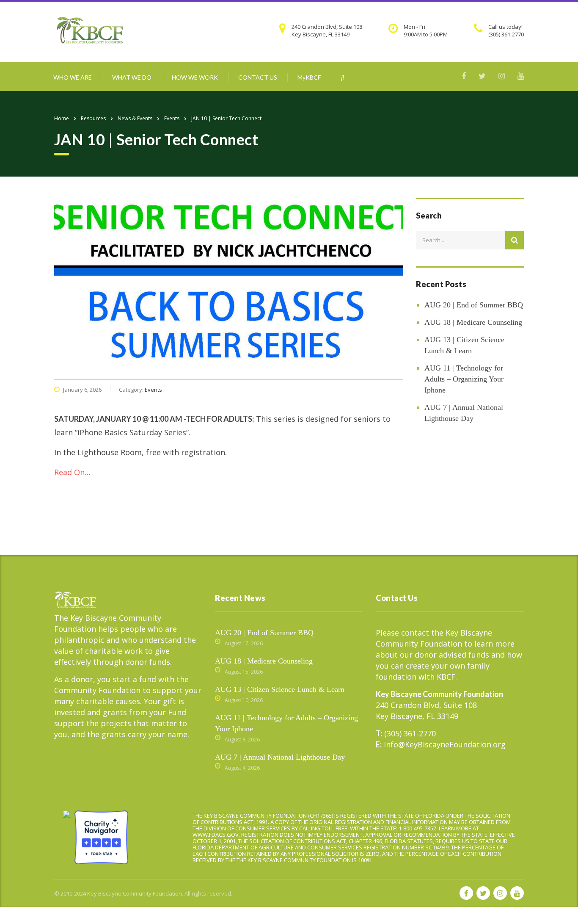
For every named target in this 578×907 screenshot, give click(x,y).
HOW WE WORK (195, 77)
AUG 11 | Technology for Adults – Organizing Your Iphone (464, 379)
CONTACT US (257, 77)
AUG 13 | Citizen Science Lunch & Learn (464, 345)
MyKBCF (309, 77)
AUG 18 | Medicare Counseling (473, 322)
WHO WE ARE (72, 77)
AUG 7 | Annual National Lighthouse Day (463, 413)
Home (61, 118)
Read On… (72, 472)
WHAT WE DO (131, 77)
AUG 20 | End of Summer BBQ (473, 305)
